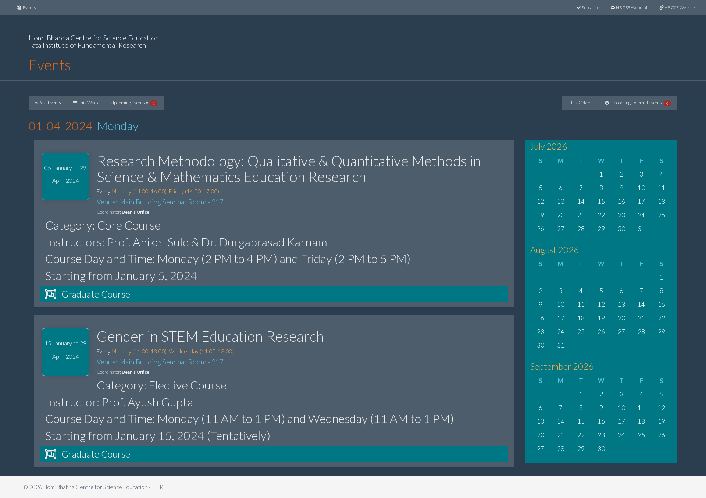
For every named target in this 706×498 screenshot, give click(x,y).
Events (31, 7)
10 (641, 188)
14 (581, 201)
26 (540, 228)
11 (661, 188)
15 (601, 201)
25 (661, 215)
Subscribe (590, 7)
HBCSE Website (679, 7)
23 (621, 215)
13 (560, 201)
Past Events (49, 103)
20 (560, 215)
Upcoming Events (133, 103)
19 (540, 215)
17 (641, 201)
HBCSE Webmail (631, 7)
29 (601, 228)
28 (581, 228)
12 (540, 201)
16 (621, 201)
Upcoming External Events (638, 103)
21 (581, 215)
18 (661, 201)
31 (641, 228)
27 (560, 228)
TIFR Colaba (580, 103)
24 (641, 215)
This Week (88, 103)
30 (621, 228)
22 (601, 215)
